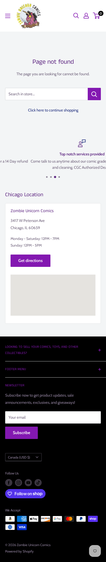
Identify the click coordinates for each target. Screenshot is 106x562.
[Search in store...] (94, 94)
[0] (96, 16)
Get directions (30, 260)
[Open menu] (7, 16)
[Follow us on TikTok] (38, 482)
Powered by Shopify (19, 551)
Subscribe (21, 432)
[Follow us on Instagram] (18, 482)
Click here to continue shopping (53, 110)
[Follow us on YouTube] (28, 482)
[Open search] (76, 15)
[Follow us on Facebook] (8, 482)
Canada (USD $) (19, 457)
